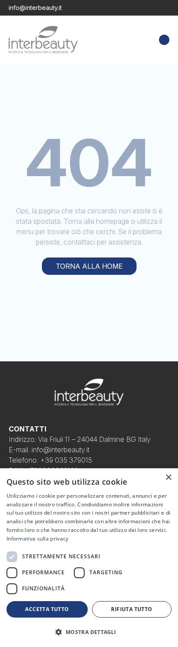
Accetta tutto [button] (47, 609)
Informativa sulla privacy (37, 538)
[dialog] (89, 557)
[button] (89, 632)
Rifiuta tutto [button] (131, 609)
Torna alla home (89, 266)
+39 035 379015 (66, 460)
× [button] (168, 477)
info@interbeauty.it (35, 7)
